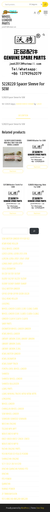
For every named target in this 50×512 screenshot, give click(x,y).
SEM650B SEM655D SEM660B (24, 104)
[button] (44, 35)
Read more (13, 171)
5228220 (39, 104)
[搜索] (34, 231)
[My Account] (34, 12)
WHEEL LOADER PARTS (7, 20)
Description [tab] (23, 115)
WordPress (25, 507)
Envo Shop (40, 507)
